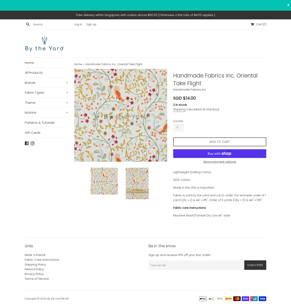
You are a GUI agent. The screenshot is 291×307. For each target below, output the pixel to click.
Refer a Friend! (35, 255)
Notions (46, 112)
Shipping (179, 109)
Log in (78, 24)
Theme (46, 102)
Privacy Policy (34, 274)
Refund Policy (34, 269)
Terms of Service (37, 279)
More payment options (220, 162)
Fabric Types (46, 92)
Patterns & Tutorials (40, 122)
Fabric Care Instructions (42, 260)
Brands (46, 82)
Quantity (178, 121)
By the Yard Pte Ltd (58, 298)
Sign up (91, 24)
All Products (34, 72)
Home (29, 62)
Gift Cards (32, 132)
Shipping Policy (35, 264)
